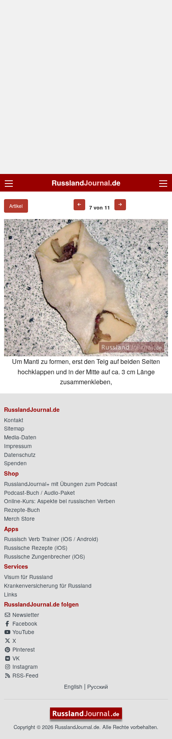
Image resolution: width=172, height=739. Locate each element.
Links (10, 594)
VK (15, 658)
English (73, 686)
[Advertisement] (86, 87)
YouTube (22, 632)
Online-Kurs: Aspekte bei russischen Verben (59, 501)
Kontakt (13, 420)
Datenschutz (20, 454)
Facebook (24, 623)
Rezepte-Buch (22, 510)
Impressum (18, 446)
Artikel (16, 205)
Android (86, 539)
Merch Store (19, 518)
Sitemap (14, 428)
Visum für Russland (28, 577)
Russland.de (86, 183)
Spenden (15, 463)
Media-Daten (20, 437)
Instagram (24, 666)
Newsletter (25, 614)
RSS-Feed (24, 675)
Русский (97, 686)
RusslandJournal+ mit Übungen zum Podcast (60, 484)
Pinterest (23, 649)
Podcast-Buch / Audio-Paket (39, 492)
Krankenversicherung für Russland (48, 585)
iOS (67, 539)
